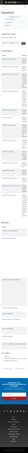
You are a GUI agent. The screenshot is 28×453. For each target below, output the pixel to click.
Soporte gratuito (13, 431)
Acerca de (13, 441)
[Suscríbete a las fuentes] (24, 411)
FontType (9, 140)
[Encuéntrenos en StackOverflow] (14, 411)
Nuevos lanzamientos (13, 422)
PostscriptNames (11, 185)
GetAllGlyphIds (11, 238)
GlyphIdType (10, 163)
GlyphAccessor (6, 151)
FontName (10, 91)
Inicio (13, 417)
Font (8, 356)
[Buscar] (26, 2)
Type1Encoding (7, 368)
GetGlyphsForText (11, 319)
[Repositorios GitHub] (21, 411)
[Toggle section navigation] (25, 6)
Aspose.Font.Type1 (21, 358)
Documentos (13, 426)
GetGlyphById (11, 279)
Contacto (22, 450)
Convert (9, 230)
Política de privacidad (8, 450)
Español (19, 2)
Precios (13, 424)
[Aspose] (10, 2)
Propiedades (9, 22)
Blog (13, 439)
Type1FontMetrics (19, 368)
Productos (13, 419)
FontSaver (5, 117)
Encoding (9, 59)
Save (7, 328)
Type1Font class (10, 19)
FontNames (10, 110)
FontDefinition (11, 66)
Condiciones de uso (16, 450)
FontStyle (9, 125)
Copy (23, 43)
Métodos (8, 25)
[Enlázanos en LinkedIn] (11, 411)
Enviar (14, 398)
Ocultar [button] (17, 17)
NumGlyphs (10, 178)
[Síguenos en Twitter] (8, 411)
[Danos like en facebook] (4, 411)
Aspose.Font (13, 360)
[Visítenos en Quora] (17, 411)
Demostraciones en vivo (13, 429)
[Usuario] (22, 2)
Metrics (9, 170)
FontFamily (10, 74)
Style (8, 195)
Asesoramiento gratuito (14, 434)
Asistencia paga (14, 436)
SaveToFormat (6, 344)
